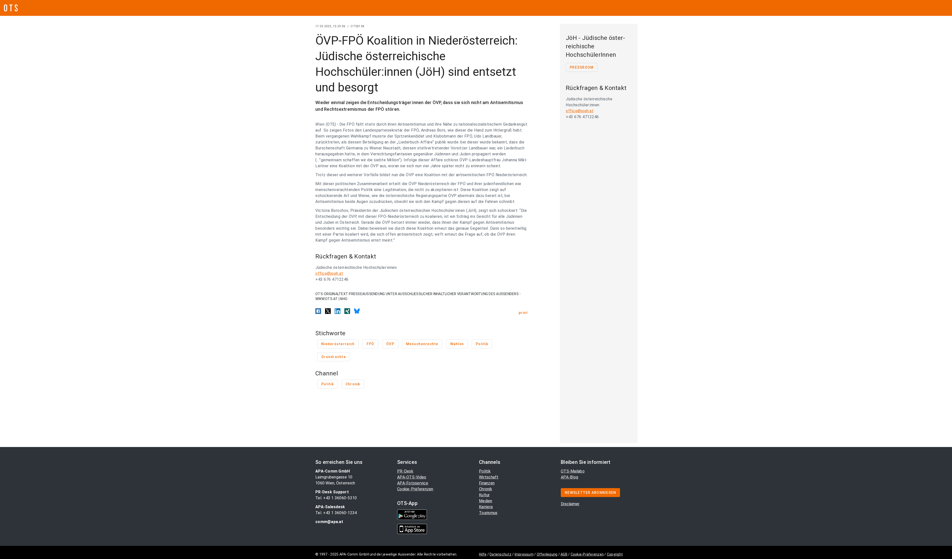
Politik (485, 471)
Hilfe (482, 554)
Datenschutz (500, 554)
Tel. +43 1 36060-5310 (336, 498)
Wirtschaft (489, 477)
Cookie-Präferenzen (415, 489)
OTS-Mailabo (573, 471)
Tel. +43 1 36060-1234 (336, 512)
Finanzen (487, 483)
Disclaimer (570, 504)
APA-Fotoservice (412, 483)
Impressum (524, 554)
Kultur (484, 495)
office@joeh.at (329, 273)
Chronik (485, 489)
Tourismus (488, 512)
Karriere (486, 506)
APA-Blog (569, 477)
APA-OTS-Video (411, 477)
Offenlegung (547, 554)
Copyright (615, 554)
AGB (564, 554)
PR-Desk (405, 471)
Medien (485, 501)
